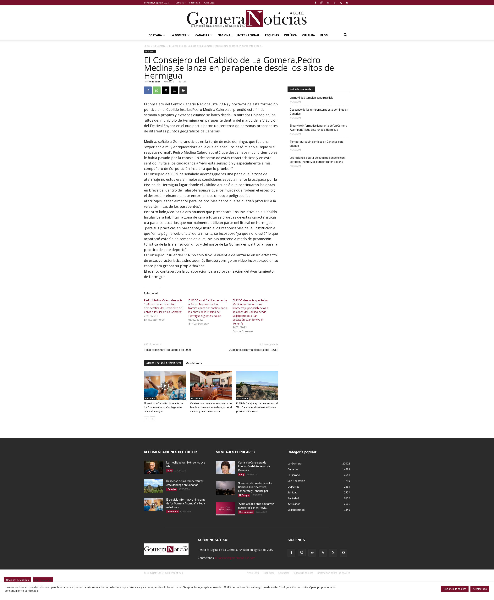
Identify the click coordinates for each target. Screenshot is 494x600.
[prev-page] (146, 418)
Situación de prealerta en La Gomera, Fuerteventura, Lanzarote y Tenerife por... (255, 487)
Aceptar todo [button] (480, 589)
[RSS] (334, 2)
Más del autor (194, 363)
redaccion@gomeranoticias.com (235, 558)
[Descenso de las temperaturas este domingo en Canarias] (153, 486)
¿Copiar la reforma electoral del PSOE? (253, 350)
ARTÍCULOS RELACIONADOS (163, 363)
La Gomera (179, 35)
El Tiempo (244, 495)
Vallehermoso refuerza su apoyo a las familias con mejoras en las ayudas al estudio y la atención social (211, 407)
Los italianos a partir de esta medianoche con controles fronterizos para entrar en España (317, 159)
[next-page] (152, 418)
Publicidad (194, 2)
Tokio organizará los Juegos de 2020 (167, 350)
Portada (155, 35)
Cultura (308, 35)
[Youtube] (347, 2)
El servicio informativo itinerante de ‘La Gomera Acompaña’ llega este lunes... (186, 503)
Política (290, 35)
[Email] (174, 90)
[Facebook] (315, 2)
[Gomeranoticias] (247, 18)
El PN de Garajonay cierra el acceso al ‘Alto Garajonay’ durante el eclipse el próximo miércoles (257, 407)
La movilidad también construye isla (311, 97)
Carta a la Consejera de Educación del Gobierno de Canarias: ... (254, 466)
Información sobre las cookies (333, 573)
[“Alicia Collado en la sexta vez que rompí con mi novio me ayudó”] (225, 508)
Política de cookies (303, 573)
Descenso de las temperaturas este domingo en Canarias (319, 111)
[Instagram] (322, 2)
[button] (345, 35)
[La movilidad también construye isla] (153, 467)
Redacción (155, 81)
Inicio (147, 45)
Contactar (180, 2)
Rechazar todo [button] (43, 580)
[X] (341, 2)
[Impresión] (183, 90)
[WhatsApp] (157, 90)
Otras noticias (246, 512)
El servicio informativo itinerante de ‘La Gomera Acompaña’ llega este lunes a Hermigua (163, 407)
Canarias (202, 35)
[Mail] (328, 2)
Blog (324, 35)
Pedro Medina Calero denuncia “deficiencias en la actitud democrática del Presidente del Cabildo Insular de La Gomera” (163, 306)
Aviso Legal (209, 2)
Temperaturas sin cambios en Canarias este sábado (316, 143)
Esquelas (272, 35)
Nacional (225, 35)
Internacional (248, 35)
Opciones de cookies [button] (455, 589)
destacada (150, 398)
